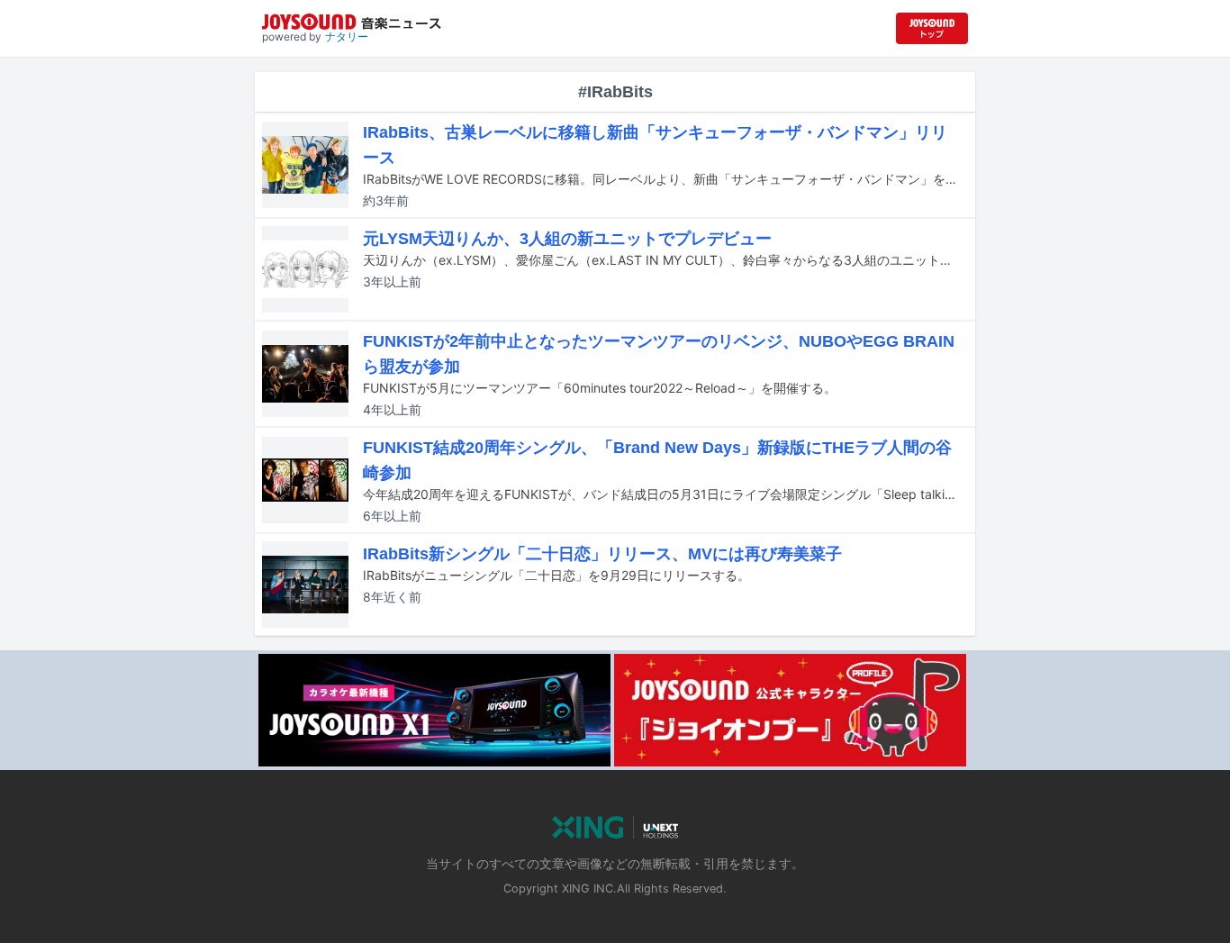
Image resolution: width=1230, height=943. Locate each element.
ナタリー (346, 36)
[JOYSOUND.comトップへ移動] (932, 28)
